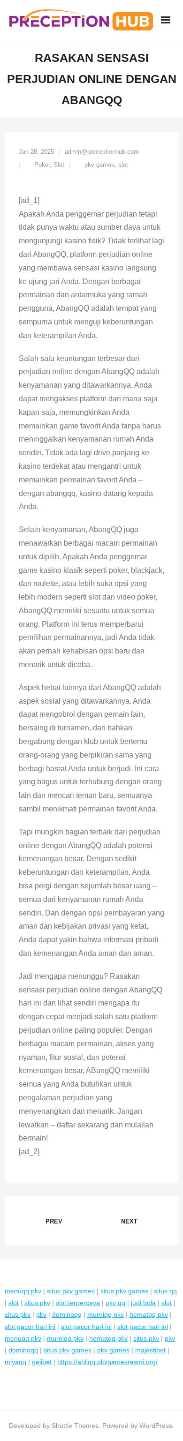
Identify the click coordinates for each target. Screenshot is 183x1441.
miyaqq (15, 1362)
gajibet (42, 1362)
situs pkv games (71, 1291)
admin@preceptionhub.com (102, 151)
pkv (41, 1314)
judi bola (143, 1302)
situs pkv (37, 1302)
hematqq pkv (149, 1314)
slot (123, 164)
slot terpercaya (78, 1302)
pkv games (99, 164)
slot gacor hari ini (30, 1326)
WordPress (155, 1425)
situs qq (165, 1291)
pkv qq (115, 1302)
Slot (58, 164)
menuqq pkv (23, 1291)
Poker (42, 164)
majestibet (150, 1350)
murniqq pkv (105, 1314)
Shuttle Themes (75, 1425)
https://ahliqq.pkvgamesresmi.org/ (107, 1362)
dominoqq (67, 1314)
